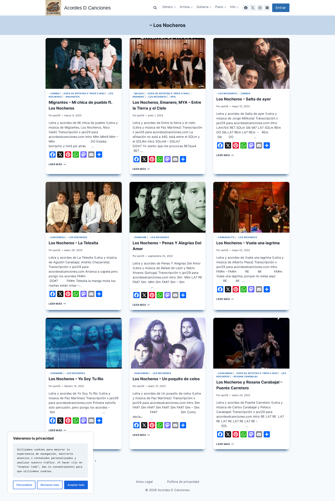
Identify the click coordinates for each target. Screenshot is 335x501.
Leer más (57, 164)
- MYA (172, 96)
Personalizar (24, 484)
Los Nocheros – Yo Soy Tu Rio (76, 379)
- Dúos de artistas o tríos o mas (83, 93)
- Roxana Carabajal (245, 376)
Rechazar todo (50, 484)
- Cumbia (54, 93)
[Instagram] (260, 8)
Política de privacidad (183, 482)
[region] (50, 462)
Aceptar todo (75, 484)
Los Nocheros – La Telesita (73, 243)
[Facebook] (246, 8)
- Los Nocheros (156, 96)
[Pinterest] (267, 8)
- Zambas (244, 93)
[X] (253, 8)
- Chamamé (140, 237)
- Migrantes (71, 96)
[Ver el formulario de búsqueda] (155, 7)
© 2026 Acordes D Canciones (167, 490)
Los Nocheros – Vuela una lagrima (248, 243)
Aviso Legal (144, 482)
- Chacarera (57, 237)
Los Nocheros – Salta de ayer (243, 99)
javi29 (56, 115)
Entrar (281, 8)
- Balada (138, 93)
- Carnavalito (225, 237)
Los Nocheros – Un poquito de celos (166, 379)
